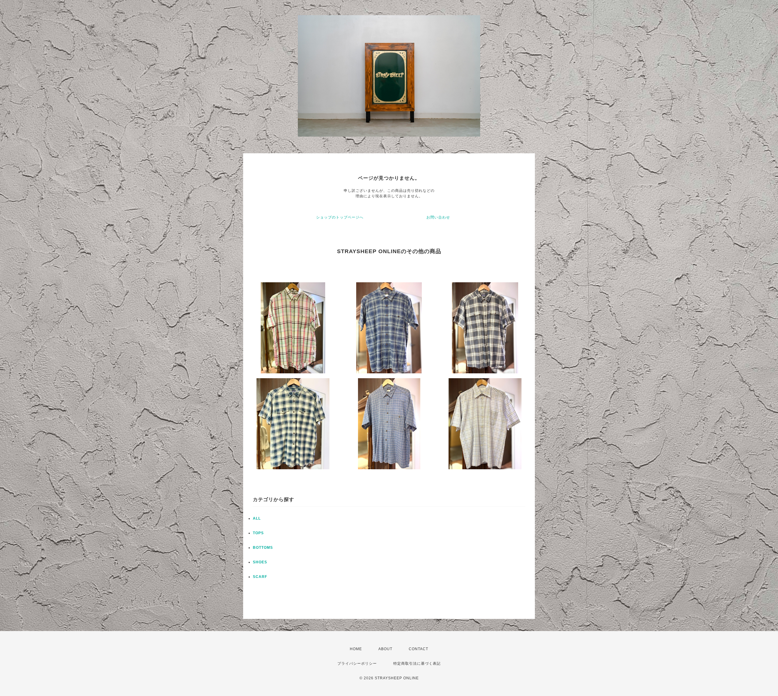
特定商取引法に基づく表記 (417, 663)
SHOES (260, 562)
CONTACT (418, 649)
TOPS (258, 533)
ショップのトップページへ (339, 217)
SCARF (260, 577)
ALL (257, 518)
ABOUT (385, 649)
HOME (356, 649)
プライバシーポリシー (357, 663)
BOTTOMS (263, 547)
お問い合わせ (438, 217)
